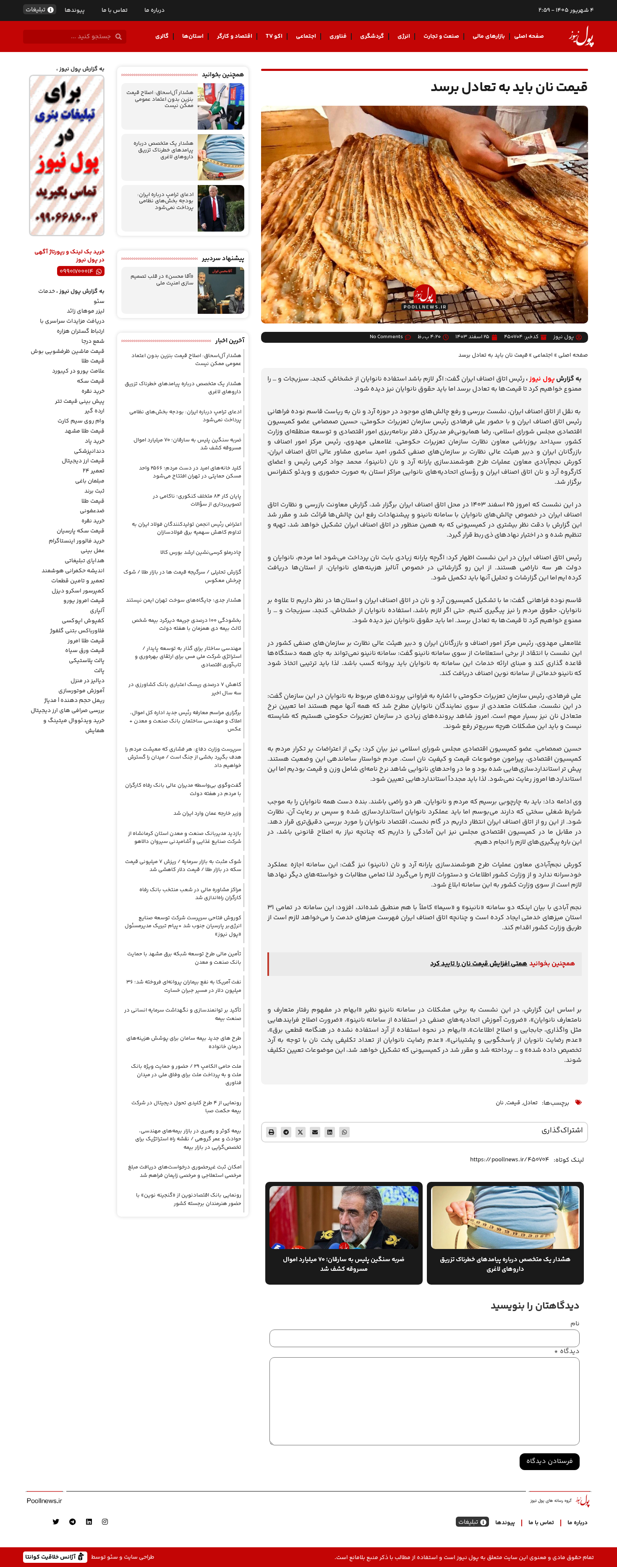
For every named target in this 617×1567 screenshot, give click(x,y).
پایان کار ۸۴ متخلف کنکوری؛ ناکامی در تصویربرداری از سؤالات (197, 500)
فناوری (338, 36)
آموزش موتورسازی (81, 691)
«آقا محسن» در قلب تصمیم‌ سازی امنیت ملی (162, 279)
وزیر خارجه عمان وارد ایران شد (207, 813)
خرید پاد (95, 441)
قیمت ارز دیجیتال (83, 461)
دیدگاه (567, 1351)
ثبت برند (94, 491)
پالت (99, 670)
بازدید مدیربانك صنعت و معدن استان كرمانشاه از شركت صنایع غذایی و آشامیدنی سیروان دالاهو (184, 837)
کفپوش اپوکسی (83, 621)
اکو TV (274, 36)
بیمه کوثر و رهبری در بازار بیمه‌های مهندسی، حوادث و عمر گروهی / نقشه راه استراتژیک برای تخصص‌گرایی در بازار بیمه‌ (188, 1139)
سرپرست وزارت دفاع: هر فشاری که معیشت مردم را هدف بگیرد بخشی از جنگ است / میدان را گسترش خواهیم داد (183, 757)
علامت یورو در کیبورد (78, 371)
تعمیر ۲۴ (94, 471)
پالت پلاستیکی (87, 660)
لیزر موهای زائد (86, 311)
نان (500, 1103)
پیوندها (75, 10)
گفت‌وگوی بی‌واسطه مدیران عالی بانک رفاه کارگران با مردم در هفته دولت (183, 789)
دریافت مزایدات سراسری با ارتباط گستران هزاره (72, 326)
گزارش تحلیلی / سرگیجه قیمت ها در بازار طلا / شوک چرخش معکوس (182, 576)
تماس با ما (115, 10)
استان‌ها (193, 36)
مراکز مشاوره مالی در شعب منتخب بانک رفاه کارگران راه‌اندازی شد (190, 894)
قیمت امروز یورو (84, 600)
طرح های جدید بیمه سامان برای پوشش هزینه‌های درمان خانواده (183, 1042)
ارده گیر (95, 411)
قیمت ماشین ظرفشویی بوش (68, 351)
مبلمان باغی (90, 481)
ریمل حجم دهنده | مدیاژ (74, 700)
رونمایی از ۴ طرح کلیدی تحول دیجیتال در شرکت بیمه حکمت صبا (186, 1107)
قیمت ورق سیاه (85, 650)
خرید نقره (93, 391)
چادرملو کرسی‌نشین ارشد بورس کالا (200, 552)
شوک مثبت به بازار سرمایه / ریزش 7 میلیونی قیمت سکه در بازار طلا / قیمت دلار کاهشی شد (183, 866)
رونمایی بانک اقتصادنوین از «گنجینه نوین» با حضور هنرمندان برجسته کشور (188, 1199)
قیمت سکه (91, 381)
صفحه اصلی (529, 36)
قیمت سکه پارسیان (81, 531)
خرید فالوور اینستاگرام (77, 541)
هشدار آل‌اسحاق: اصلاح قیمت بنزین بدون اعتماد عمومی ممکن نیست (159, 99)
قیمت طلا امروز (86, 641)
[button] (344, 1132)
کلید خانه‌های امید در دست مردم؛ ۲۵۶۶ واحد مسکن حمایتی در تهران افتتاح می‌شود (190, 472)
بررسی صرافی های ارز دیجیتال (68, 710)
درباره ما (154, 10)
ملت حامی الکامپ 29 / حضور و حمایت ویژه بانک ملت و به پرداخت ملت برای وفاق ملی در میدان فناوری (186, 1074)
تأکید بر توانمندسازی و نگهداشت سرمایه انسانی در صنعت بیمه (182, 1014)
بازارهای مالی (489, 36)
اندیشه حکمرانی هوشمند (73, 571)
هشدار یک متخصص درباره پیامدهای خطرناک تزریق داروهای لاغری (163, 150)
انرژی (403, 36)
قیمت (513, 1103)
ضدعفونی (92, 511)
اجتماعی (306, 36)
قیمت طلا (93, 361)
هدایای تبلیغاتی (85, 561)
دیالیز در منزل (88, 681)
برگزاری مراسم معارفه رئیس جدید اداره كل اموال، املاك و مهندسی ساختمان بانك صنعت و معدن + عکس (185, 721)
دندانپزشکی (89, 451)
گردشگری (372, 36)
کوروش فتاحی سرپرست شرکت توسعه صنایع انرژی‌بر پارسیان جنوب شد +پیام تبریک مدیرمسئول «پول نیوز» (183, 926)
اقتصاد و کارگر (234, 36)
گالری (162, 36)
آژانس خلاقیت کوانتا (51, 1556)
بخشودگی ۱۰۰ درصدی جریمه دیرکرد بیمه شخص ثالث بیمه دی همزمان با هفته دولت (186, 624)
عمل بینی (93, 550)
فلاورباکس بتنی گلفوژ (77, 631)
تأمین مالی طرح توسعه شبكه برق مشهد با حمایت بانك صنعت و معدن (184, 958)
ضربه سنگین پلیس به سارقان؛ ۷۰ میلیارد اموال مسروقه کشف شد (187, 444)
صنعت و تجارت (441, 36)
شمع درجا (93, 341)
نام (575, 1324)
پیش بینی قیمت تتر (80, 401)
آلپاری (97, 610)
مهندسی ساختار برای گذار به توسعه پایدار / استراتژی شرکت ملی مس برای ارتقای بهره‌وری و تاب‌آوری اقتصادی (188, 656)
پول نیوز (541, 379)
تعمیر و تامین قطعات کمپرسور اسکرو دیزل (78, 586)
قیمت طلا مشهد (85, 431)
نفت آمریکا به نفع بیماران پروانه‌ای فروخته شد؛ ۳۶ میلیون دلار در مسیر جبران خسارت (183, 986)
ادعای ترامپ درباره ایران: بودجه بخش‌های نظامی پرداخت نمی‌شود (165, 201)
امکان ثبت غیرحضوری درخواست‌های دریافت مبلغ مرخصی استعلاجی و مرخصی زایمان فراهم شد (184, 1171)
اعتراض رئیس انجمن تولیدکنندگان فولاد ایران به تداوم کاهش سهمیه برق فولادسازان (186, 528)
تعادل (530, 1103)
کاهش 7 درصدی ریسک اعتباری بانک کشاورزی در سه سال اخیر (184, 689)
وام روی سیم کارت (81, 421)
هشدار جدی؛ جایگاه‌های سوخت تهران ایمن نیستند (183, 600)
